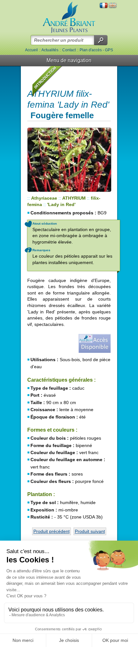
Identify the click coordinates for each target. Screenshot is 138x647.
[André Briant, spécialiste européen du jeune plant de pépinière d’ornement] (69, 17)
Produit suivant (90, 531)
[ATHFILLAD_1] (69, 160)
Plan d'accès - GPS (96, 50)
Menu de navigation (69, 60)
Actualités (49, 50)
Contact (69, 50)
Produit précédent (51, 531)
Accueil (31, 50)
